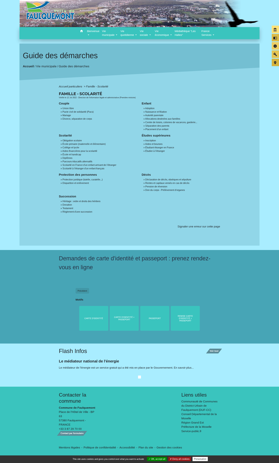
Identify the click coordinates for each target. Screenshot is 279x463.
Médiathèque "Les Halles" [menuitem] (185, 33)
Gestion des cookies (169, 447)
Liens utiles (194, 395)
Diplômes (67, 158)
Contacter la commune (72, 398)
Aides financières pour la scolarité (79, 151)
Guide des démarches (74, 66)
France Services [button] (206, 33)
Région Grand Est (192, 422)
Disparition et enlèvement (75, 183)
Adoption (149, 108)
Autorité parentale (154, 115)
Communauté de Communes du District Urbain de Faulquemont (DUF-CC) (199, 405)
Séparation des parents (157, 126)
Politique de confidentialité (100, 447)
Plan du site (145, 447)
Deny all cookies (180, 459)
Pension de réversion (156, 186)
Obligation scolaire (72, 140)
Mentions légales (69, 447)
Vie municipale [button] (108, 33)
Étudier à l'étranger (155, 151)
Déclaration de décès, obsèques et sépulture (168, 179)
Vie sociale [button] (144, 33)
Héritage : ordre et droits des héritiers (81, 201)
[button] (81, 31)
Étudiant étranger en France (159, 147)
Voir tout (214, 351)
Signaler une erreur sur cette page (199, 226)
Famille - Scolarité (97, 86)
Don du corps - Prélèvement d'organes (165, 190)
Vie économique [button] (162, 33)
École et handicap (71, 154)
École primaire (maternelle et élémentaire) (84, 144)
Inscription (150, 140)
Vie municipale (46, 66)
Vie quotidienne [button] (127, 33)
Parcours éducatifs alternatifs (77, 161)
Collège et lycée (70, 147)
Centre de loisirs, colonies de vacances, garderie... (171, 122)
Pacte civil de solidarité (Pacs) (78, 112)
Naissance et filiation (156, 112)
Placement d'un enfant (156, 129)
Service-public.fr (191, 431)
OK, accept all (157, 459)
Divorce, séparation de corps (77, 119)
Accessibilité (127, 447)
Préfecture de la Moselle (196, 426)
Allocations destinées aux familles (162, 119)
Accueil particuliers (71, 86)
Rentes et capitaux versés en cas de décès (167, 183)
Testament (67, 208)
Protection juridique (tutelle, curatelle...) (82, 179)
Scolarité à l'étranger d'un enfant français (83, 168)
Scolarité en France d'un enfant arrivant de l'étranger (89, 165)
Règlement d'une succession (77, 212)
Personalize (200, 459)
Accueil (28, 66)
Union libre (68, 108)
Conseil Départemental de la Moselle (199, 416)
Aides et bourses (153, 144)
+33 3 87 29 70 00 (70, 428)
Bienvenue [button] (93, 31)
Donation (67, 205)
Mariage (66, 115)
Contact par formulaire (72, 433)
